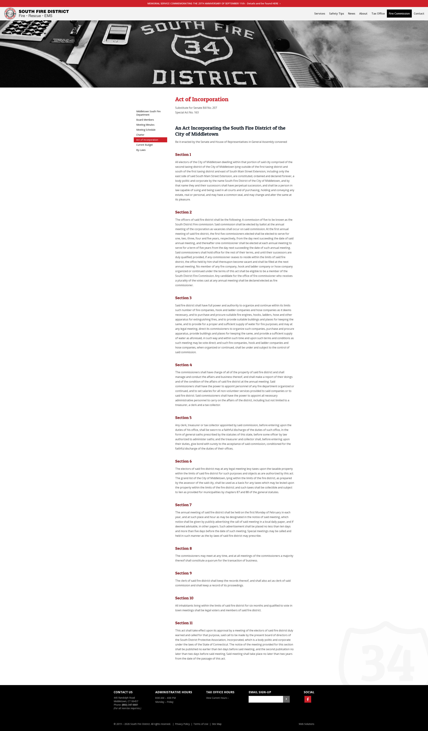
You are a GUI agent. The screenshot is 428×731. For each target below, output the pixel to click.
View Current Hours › (217, 697)
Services (319, 13)
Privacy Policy (182, 723)
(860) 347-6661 (130, 704)
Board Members (145, 119)
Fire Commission (399, 13)
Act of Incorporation (147, 139)
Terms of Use (200, 723)
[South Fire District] (36, 13)
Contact (419, 13)
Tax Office (378, 13)
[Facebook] (307, 699)
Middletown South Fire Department (148, 113)
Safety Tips (336, 13)
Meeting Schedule (145, 129)
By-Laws (141, 150)
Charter (140, 134)
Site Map (217, 723)
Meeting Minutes (145, 124)
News (351, 13)
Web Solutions (306, 723)
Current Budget (144, 144)
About (363, 13)
